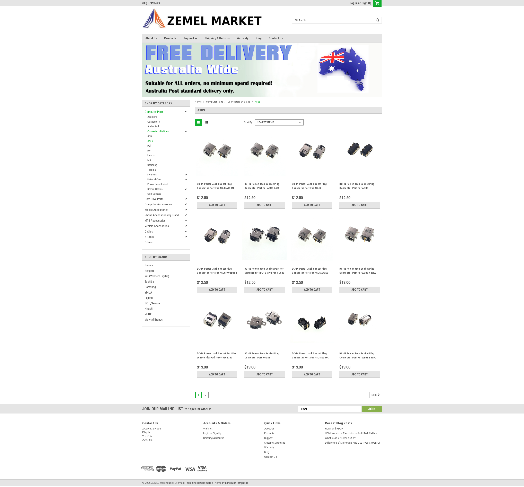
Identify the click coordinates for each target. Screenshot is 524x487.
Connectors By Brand (158, 131)
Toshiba (151, 169)
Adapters (152, 116)
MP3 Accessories (155, 221)
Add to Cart (217, 205)
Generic (149, 265)
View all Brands (154, 319)
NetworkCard (154, 179)
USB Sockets (154, 193)
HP (148, 150)
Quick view (217, 173)
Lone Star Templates (236, 482)
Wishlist (207, 428)
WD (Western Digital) (157, 276)
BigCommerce (204, 482)
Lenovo (151, 155)
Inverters (152, 174)
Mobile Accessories (156, 210)
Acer (149, 136)
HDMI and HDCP (334, 428)
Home (198, 102)
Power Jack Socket (157, 184)
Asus (150, 140)
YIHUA (148, 292)
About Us (151, 38)
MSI (149, 160)
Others (149, 242)
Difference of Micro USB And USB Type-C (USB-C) (352, 442)
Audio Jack (153, 126)
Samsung (152, 164)
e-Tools (149, 237)
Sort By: (248, 122)
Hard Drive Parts (154, 199)
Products (170, 38)
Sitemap (179, 482)
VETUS (148, 314)
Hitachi (149, 309)
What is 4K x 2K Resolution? (340, 438)
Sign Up (366, 3)
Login (353, 3)
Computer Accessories (158, 204)
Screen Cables (155, 189)
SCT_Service (152, 303)
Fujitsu (149, 298)
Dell (149, 145)
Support (189, 38)
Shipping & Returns (217, 38)
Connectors (153, 121)
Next (374, 394)
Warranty (242, 38)
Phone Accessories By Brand (162, 215)
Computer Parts (154, 112)
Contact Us (276, 38)
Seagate (150, 271)
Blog (259, 38)
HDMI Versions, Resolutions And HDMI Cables (351, 433)
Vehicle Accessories (157, 226)
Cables (149, 231)
